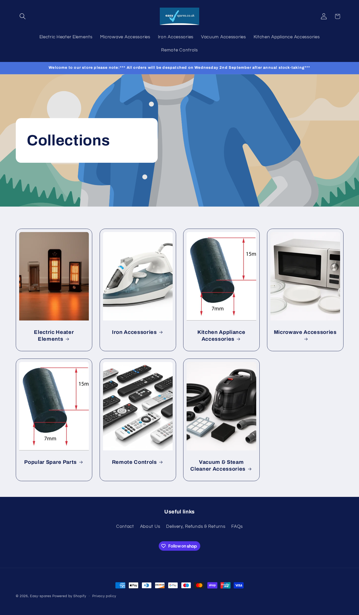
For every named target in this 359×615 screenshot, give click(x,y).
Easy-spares (40, 596)
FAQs (237, 526)
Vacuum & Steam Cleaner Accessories (217, 465)
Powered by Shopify (69, 596)
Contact (125, 526)
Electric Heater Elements (54, 335)
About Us (150, 526)
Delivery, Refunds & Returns (195, 526)
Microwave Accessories (305, 332)
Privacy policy (104, 596)
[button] (23, 16)
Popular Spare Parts (50, 462)
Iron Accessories (134, 332)
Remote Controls (134, 462)
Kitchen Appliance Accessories (221, 335)
